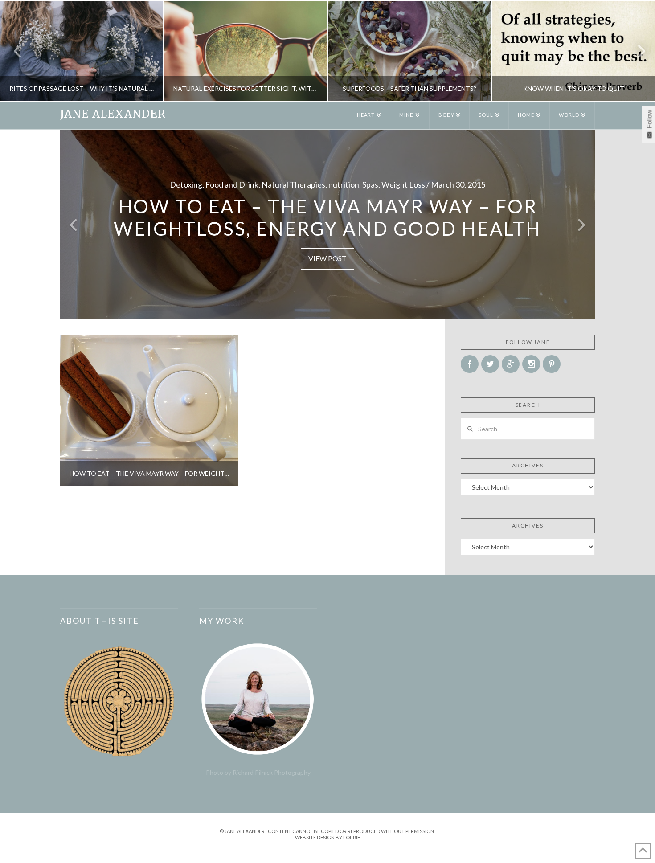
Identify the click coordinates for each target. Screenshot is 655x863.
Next (636, 51)
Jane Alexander (113, 114)
